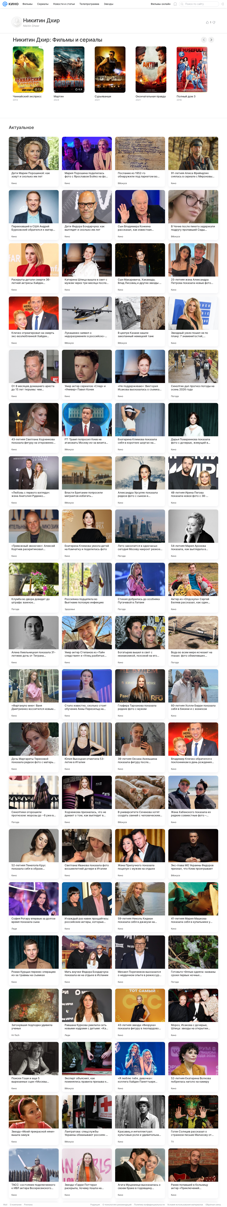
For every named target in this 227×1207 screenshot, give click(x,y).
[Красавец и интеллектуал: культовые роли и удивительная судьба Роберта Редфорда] (140, 1120)
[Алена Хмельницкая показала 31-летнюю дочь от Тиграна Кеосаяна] (34, 641)
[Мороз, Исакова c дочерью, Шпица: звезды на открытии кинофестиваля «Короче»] (193, 1014)
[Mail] (5, 4)
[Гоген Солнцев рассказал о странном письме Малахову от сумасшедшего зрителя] (193, 1120)
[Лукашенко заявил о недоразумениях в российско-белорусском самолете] (87, 321)
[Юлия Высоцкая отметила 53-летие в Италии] (87, 747)
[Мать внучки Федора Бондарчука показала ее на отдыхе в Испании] (87, 960)
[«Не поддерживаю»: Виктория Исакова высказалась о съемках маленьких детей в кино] (140, 375)
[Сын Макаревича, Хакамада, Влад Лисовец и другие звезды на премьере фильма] (140, 268)
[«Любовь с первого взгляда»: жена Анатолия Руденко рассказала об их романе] (34, 481)
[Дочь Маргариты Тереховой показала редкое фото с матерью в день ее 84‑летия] (34, 747)
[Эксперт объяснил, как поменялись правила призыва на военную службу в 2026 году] (87, 1067)
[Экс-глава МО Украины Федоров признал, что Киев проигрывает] (193, 854)
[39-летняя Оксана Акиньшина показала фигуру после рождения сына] (140, 747)
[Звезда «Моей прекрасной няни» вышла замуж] (34, 1120)
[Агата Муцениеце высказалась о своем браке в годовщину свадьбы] (140, 1173)
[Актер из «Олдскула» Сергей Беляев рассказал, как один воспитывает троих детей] (193, 588)
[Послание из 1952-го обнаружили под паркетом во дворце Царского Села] (140, 162)
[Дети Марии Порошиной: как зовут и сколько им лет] (34, 162)
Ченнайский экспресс (27, 96)
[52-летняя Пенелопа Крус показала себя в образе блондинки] (34, 854)
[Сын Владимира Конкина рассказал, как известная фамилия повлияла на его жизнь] (140, 215)
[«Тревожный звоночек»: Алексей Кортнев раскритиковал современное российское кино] (34, 534)
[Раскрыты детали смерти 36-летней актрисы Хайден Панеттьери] (34, 268)
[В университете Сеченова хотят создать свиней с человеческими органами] (140, 801)
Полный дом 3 (186, 96)
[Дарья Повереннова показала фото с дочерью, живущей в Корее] (193, 428)
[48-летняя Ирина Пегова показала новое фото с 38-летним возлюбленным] (193, 481)
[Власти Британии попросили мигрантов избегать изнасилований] (87, 481)
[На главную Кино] (12, 4)
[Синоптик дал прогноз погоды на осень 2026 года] (193, 375)
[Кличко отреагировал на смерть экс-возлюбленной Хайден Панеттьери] (34, 321)
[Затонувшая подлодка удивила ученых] (34, 1014)
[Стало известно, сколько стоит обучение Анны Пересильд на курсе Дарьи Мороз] (87, 694)
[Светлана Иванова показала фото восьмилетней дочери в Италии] (87, 854)
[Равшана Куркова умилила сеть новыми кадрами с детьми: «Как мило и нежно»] (87, 1014)
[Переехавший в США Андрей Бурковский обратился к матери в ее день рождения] (34, 215)
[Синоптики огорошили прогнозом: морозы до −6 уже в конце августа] (34, 801)
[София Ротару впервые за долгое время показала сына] (34, 907)
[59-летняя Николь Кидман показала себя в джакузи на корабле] (140, 907)
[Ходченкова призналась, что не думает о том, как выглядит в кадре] (87, 801)
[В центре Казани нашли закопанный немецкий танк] (140, 321)
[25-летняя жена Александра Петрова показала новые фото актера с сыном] (193, 268)
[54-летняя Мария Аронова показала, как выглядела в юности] (193, 534)
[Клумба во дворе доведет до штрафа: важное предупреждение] (34, 588)
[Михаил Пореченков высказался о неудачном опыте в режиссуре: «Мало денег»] (140, 960)
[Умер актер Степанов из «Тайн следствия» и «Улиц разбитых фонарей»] (87, 641)
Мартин (59, 96)
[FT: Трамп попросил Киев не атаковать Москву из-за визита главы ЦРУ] (87, 428)
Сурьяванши (103, 96)
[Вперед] (211, 40)
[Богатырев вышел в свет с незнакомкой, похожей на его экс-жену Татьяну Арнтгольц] (140, 641)
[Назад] (204, 40)
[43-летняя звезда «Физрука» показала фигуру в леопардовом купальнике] (140, 1014)
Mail (5, 1204)
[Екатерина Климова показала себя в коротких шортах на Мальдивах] (140, 428)
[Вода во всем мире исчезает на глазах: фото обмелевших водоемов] (193, 641)
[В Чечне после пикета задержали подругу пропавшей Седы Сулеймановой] (193, 215)
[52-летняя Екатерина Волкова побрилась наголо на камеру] (193, 1067)
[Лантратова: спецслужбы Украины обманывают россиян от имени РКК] (87, 1120)
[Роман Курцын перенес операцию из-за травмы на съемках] (34, 960)
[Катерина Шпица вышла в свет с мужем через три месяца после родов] (87, 268)
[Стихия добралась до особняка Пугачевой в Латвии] (140, 588)
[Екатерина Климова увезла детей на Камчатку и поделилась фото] (87, 534)
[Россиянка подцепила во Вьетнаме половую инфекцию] (87, 588)
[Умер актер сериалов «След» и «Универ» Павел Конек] (87, 375)
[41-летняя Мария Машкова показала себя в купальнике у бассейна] (193, 907)
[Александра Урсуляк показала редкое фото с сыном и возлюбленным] (140, 481)
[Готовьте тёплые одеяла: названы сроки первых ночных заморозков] (193, 960)
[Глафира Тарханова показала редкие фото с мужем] (140, 694)
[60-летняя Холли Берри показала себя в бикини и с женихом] (193, 694)
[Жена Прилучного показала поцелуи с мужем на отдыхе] (140, 854)
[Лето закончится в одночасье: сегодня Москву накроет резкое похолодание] (140, 534)
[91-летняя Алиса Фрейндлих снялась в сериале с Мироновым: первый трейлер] (193, 162)
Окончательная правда (151, 96)
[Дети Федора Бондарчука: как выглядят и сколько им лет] (87, 215)
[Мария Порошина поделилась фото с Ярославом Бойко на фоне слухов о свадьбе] (87, 162)
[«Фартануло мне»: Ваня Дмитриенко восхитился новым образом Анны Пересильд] (34, 694)
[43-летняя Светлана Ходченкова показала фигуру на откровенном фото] (34, 428)
